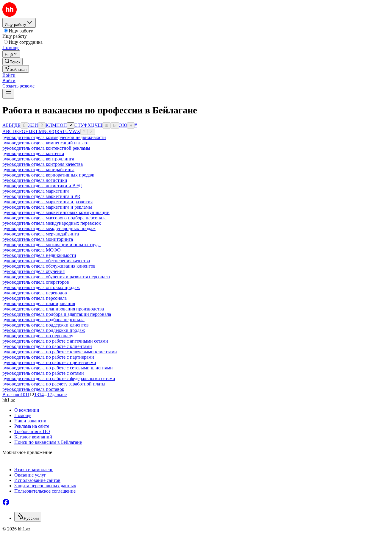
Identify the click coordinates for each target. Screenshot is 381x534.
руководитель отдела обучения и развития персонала (56, 276)
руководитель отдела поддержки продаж (43, 330)
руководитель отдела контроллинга (38, 158)
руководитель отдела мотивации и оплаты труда (51, 244)
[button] (8, 75)
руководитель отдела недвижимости (39, 255)
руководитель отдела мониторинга (37, 239)
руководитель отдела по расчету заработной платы (53, 383)
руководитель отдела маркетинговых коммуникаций (56, 212)
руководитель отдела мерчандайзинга (40, 233)
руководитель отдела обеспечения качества (46, 260)
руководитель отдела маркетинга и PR (41, 196)
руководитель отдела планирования (38, 303)
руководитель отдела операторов (35, 282)
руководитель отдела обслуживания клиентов (49, 265)
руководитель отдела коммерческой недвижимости (54, 137)
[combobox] (27, 516)
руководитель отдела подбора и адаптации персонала (56, 314)
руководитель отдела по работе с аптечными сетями (55, 340)
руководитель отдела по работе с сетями (43, 373)
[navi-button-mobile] (8, 94)
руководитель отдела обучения (33, 271)
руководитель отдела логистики (34, 180)
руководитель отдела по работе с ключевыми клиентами (59, 351)
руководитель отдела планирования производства (53, 308)
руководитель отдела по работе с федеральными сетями (58, 378)
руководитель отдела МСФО (31, 249)
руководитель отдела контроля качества (42, 164)
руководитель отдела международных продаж (49, 228)
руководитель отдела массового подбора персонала (54, 217)
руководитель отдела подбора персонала (43, 319)
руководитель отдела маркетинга (35, 190)
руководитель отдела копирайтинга (38, 169)
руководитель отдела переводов (34, 292)
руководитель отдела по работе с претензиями (49, 362)
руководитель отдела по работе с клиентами (47, 346)
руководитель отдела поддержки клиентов (45, 324)
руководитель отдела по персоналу (37, 335)
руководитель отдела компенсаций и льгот (45, 142)
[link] (12, 61)
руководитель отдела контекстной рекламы (46, 148)
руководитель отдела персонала (34, 298)
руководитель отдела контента (33, 153)
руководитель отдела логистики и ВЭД (42, 185)
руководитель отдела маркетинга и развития (47, 201)
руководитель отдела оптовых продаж (41, 287)
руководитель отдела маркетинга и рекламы (47, 207)
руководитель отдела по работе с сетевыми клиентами (57, 367)
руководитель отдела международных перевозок (51, 223)
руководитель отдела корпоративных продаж (48, 174)
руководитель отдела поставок (33, 389)
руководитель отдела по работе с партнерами (48, 357)
